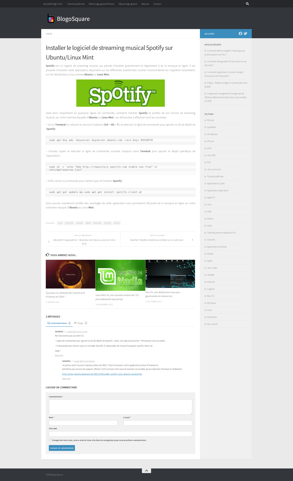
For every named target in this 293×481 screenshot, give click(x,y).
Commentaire (56, 396)
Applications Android (217, 246)
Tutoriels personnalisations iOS (221, 232)
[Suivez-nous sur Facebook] (240, 33)
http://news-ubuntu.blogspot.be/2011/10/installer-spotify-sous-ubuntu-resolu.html (102, 374)
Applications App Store (217, 190)
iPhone (210, 141)
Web (209, 211)
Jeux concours (214, 169)
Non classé (212, 324)
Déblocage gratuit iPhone (101, 3)
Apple (209, 260)
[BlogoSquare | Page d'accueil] (69, 18)
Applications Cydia (215, 183)
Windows (211, 303)
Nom (52, 417)
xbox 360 (211, 155)
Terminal (107, 223)
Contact (157, 3)
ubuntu (117, 223)
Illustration (212, 317)
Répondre (59, 355)
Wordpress (212, 134)
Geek (209, 225)
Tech (209, 204)
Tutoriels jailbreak (76, 3)
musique (79, 223)
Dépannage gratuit (128, 3)
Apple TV (211, 197)
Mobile (210, 253)
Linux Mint (69, 223)
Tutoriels (211, 239)
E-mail (127, 417)
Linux (49, 33)
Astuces (145, 3)
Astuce (210, 218)
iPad (209, 148)
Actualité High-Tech (53, 3)
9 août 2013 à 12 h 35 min (84, 361)
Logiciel (210, 288)
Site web (53, 428)
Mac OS (210, 295)
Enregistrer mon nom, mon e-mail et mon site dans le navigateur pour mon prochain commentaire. (99, 440)
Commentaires (60, 323)
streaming (97, 223)
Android (211, 281)
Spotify (88, 223)
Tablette (210, 274)
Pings (82, 323)
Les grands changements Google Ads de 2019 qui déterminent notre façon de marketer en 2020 (225, 97)
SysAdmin (211, 127)
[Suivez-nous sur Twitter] (245, 33)
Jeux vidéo (212, 267)
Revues (210, 120)
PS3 (209, 162)
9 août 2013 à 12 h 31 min (77, 331)
